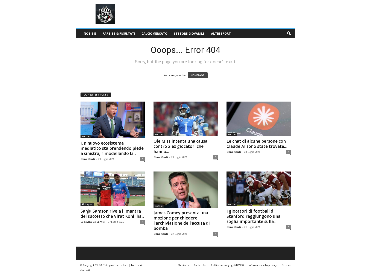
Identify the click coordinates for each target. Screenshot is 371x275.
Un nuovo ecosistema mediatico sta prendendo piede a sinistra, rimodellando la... (112, 148)
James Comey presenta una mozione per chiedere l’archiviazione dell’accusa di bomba (182, 220)
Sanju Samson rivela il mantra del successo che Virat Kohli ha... (112, 213)
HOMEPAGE (197, 75)
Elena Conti (88, 159)
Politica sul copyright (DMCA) (227, 265)
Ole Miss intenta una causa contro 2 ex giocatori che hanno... (180, 146)
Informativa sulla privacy (263, 265)
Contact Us (200, 265)
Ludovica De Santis (93, 221)
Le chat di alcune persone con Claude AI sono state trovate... (257, 143)
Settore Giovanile (189, 33)
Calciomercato (154, 33)
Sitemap (286, 265)
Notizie (90, 33)
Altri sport (221, 33)
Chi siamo (183, 265)
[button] (288, 33)
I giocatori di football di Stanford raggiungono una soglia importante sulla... (253, 216)
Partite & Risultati (118, 33)
